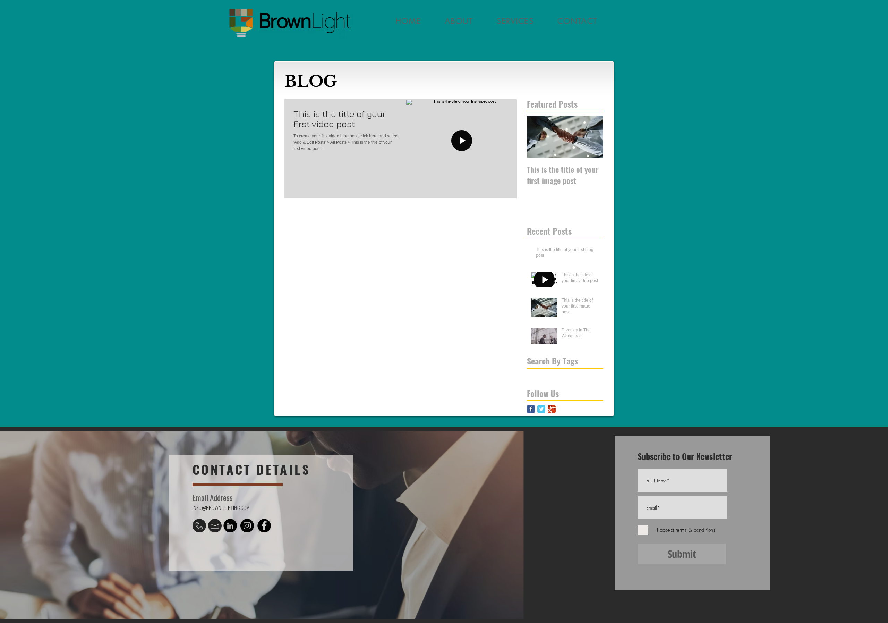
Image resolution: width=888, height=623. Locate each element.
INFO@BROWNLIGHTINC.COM (221, 507)
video (559, 373)
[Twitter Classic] (541, 409)
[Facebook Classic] (531, 409)
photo (532, 373)
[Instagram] (247, 525)
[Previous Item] (538, 137)
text (546, 373)
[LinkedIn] (230, 525)
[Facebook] (264, 525)
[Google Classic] (552, 409)
